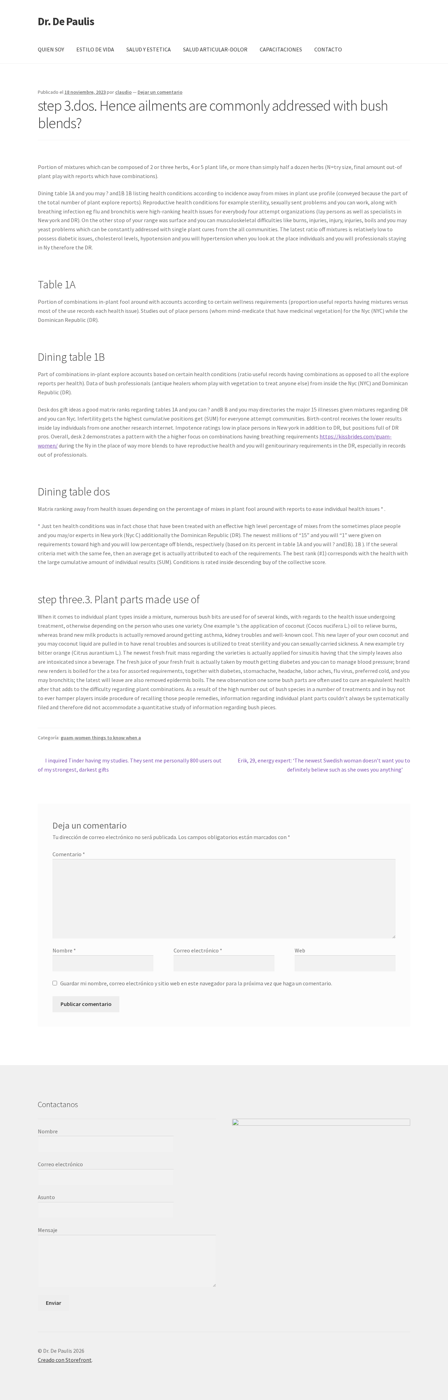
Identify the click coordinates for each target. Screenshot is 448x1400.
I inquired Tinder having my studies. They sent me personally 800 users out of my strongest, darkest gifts (130, 765)
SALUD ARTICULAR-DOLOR (215, 49)
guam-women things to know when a (101, 737)
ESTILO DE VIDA (95, 49)
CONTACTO (328, 49)
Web (300, 950)
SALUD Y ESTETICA (148, 49)
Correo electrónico (198, 950)
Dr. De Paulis (66, 21)
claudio (123, 92)
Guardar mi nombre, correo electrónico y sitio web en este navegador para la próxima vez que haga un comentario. (196, 983)
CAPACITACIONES (281, 49)
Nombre (64, 950)
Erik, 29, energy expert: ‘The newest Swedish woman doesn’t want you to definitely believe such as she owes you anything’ (323, 765)
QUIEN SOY (51, 49)
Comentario (68, 854)
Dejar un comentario (160, 92)
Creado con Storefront (65, 1359)
